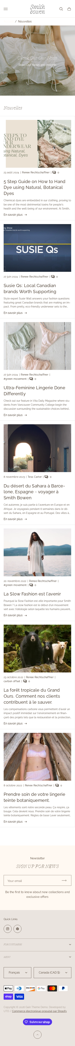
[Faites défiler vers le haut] (37, 1035)
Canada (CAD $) (49, 972)
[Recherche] (61, 9)
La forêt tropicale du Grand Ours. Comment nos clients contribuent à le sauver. (32, 696)
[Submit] (65, 880)
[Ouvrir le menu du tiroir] (6, 9)
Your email (14, 881)
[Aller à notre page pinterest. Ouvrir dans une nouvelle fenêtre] (17, 929)
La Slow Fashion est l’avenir (32, 594)
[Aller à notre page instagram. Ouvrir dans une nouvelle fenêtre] (8, 929)
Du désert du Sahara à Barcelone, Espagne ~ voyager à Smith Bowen (34, 492)
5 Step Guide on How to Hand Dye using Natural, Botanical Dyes (35, 187)
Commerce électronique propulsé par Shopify (39, 1011)
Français (14, 972)
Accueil (9, 21)
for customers (13, 944)
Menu (7, 957)
